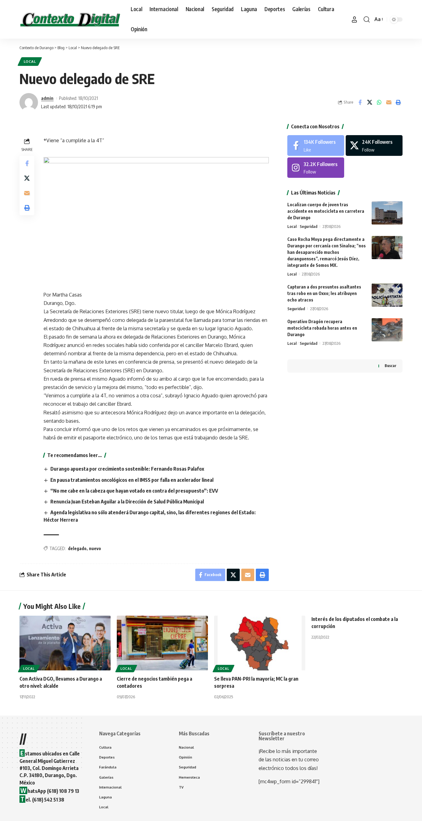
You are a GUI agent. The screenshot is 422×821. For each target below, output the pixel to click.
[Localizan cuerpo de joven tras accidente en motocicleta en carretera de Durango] (387, 212)
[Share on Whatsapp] (379, 102)
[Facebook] (315, 145)
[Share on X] (369, 102)
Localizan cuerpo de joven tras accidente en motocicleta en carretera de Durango (325, 211)
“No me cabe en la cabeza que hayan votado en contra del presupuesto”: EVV (134, 491)
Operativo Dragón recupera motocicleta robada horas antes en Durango (322, 328)
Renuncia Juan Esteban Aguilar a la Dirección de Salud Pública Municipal (127, 501)
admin (47, 98)
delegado (77, 548)
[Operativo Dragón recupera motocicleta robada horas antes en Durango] (387, 329)
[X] (374, 145)
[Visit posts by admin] (28, 102)
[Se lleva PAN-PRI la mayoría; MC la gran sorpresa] (259, 643)
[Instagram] (315, 167)
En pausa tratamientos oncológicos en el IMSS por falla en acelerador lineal (131, 480)
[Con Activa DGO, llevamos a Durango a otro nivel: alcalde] (65, 643)
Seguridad (308, 226)
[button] (354, 19)
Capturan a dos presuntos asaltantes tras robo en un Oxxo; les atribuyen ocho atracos (324, 293)
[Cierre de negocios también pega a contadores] (162, 643)
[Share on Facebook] (360, 102)
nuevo (95, 548)
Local (30, 61)
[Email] (388, 102)
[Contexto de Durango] (70, 19)
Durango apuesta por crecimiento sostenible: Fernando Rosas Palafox (127, 469)
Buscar (390, 365)
